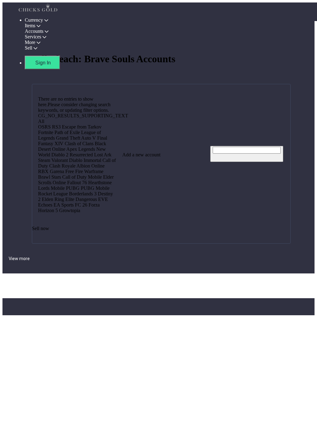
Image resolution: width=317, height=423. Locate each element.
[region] (158, 158)
